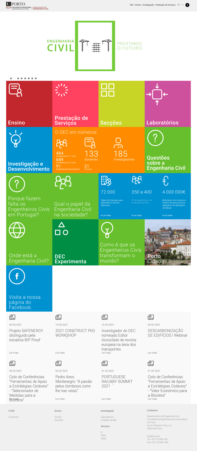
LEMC (103, 438)
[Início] (27, 6)
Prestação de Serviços (165, 5)
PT (179, 5)
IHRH (103, 435)
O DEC (11, 411)
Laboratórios (107, 417)
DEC (132, 5)
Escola (58, 417)
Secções (59, 420)
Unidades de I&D (108, 420)
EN (183, 5)
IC (102, 432)
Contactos (13, 417)
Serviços (105, 426)
